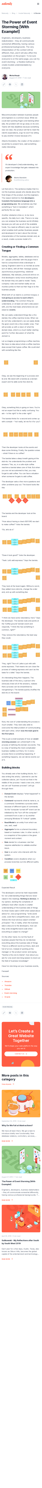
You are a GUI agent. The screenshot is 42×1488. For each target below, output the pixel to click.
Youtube (8, 985)
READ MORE (6, 1141)
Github (7, 989)
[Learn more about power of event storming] (21, 1159)
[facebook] (10, 84)
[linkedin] (22, 84)
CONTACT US (19, 1054)
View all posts (6, 1084)
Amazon (8, 981)
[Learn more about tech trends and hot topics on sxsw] (21, 1218)
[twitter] (16, 84)
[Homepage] (7, 4)
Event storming (11, 993)
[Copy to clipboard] (4, 84)
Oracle (7, 997)
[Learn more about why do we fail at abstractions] (21, 1103)
